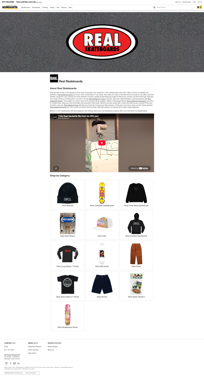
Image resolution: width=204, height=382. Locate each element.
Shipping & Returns (34, 346)
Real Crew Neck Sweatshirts (136, 205)
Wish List (178, 2)
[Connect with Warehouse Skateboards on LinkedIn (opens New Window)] (18, 363)
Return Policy (11, 367)
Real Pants (136, 266)
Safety (52, 7)
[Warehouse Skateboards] (11, 7)
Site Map (27, 367)
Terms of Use (33, 367)
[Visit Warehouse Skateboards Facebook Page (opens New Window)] (10, 363)
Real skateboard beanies (58, 107)
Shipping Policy (20, 367)
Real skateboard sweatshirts (136, 101)
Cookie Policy (49, 367)
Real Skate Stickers (136, 296)
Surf (58, 7)
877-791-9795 (8, 2)
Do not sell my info (31, 372)
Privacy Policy (41, 367)
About (5, 367)
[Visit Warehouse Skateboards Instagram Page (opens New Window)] (6, 363)
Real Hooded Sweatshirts (136, 235)
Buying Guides (186, 2)
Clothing (45, 7)
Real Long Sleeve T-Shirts (68, 266)
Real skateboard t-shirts (97, 99)
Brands (64, 7)
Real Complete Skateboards (102, 205)
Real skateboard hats (71, 105)
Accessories (36, 7)
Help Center (32, 353)
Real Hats (102, 235)
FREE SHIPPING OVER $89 (29, 2)
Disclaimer (57, 367)
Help (194, 2)
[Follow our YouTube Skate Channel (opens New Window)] (14, 363)
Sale (70, 7)
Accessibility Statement (67, 367)
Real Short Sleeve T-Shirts (67, 296)
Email (6, 346)
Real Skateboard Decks (68, 327)
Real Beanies (67, 205)
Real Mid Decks (102, 266)
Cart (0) (200, 2)
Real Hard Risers (67, 235)
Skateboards (25, 7)
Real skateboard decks (65, 95)
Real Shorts (102, 296)
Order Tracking (33, 350)
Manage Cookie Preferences (13, 372)
